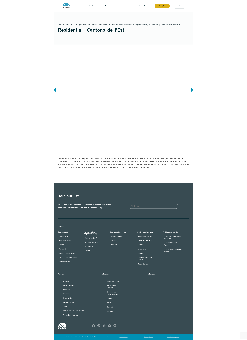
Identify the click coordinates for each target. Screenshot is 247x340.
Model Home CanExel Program (73, 311)
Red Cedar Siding (65, 241)
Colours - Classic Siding (67, 253)
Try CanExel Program (70, 315)
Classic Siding (63, 236)
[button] (92, 6)
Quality (109, 299)
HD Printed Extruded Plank (171, 244)
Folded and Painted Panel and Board (172, 237)
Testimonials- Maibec (111, 287)
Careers (110, 311)
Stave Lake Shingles (145, 241)
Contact (110, 307)
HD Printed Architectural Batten (173, 251)
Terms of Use (124, 337)
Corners (61, 245)
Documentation (68, 302)
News (109, 303)
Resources (61, 274)
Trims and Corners (91, 242)
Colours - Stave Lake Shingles (145, 259)
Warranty (66, 294)
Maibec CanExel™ (91, 238)
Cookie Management (173, 337)
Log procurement (113, 281)
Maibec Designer (68, 286)
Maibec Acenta (116, 236)
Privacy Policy (148, 337)
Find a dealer (151, 274)
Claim (65, 307)
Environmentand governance (112, 293)
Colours (88, 251)
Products (61, 226)
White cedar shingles (145, 236)
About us (105, 274)
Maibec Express (64, 262)
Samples (162, 6)
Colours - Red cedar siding (68, 258)
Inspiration (66, 290)
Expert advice (67, 298)
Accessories (63, 249)
